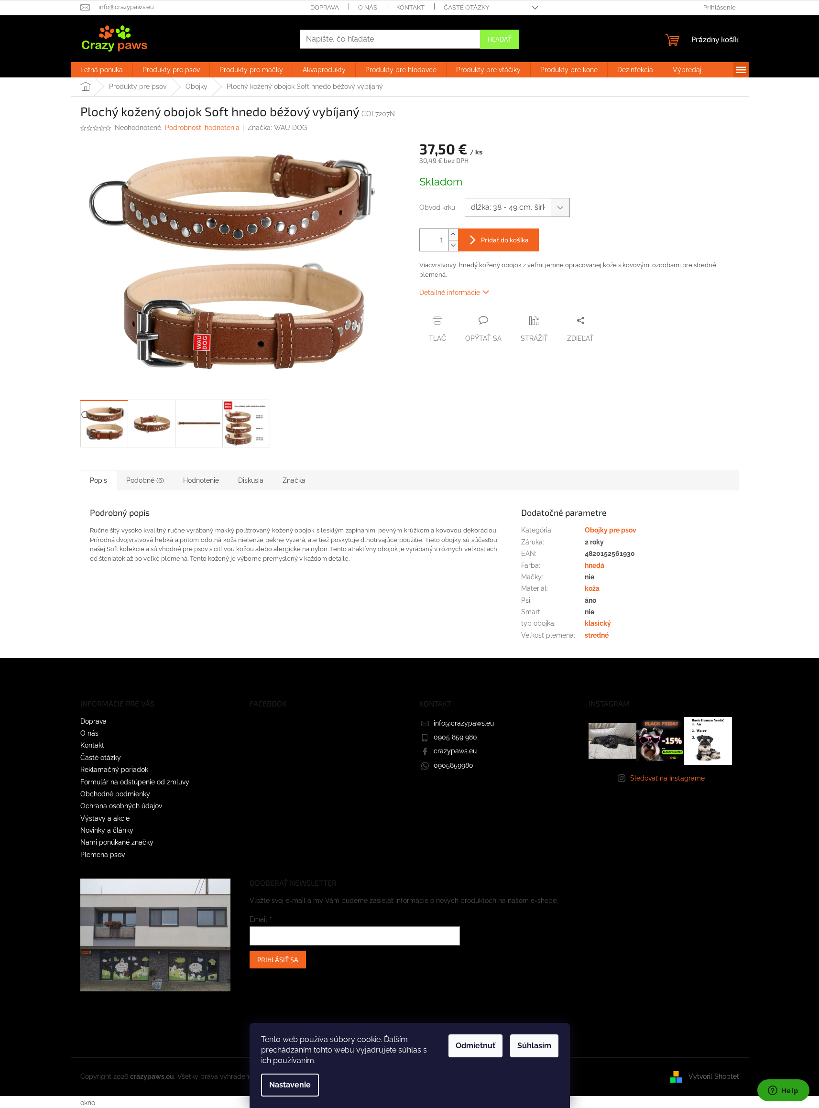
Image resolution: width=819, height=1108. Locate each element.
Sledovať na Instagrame (667, 778)
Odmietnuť (475, 1045)
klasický (598, 623)
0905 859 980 (455, 737)
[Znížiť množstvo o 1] (453, 245)
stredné (597, 635)
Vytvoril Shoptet (713, 1076)
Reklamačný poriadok (114, 769)
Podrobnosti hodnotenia (202, 127)
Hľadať (500, 39)
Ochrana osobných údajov (121, 806)
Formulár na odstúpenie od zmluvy (134, 782)
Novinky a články (106, 830)
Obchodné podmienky (115, 794)
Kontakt (410, 7)
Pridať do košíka (505, 240)
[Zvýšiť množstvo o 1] (453, 234)
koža (592, 588)
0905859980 (453, 765)
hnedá (594, 565)
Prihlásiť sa (277, 960)
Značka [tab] (294, 480)
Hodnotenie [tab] (201, 480)
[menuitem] (101, 69)
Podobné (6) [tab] (145, 480)
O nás (367, 7)
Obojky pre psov (610, 530)
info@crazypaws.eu (464, 723)
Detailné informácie (449, 292)
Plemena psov (102, 854)
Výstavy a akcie (105, 818)
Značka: (277, 127)
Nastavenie (290, 1084)
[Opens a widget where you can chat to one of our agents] (783, 1091)
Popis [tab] (98, 480)
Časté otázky (466, 7)
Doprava (324, 7)
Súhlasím (534, 1045)
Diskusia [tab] (250, 480)
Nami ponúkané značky (116, 842)
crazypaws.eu (455, 751)
